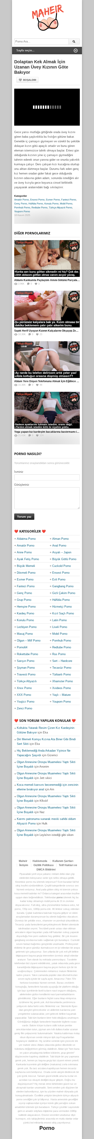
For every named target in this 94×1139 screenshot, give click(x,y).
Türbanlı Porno (61, 674)
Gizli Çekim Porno (63, 593)
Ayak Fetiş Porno (28, 559)
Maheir (23, 861)
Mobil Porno (66, 203)
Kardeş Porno (25, 613)
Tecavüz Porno (61, 667)
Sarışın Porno (25, 661)
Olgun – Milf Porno (28, 640)
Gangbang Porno (62, 586)
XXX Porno (24, 694)
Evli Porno (58, 579)
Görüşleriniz (21, 484)
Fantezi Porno (68, 199)
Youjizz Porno (25, 701)
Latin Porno (59, 620)
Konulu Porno (51, 203)
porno (60, 897)
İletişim (23, 865)
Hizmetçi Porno (62, 606)
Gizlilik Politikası (43, 865)
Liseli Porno (59, 627)
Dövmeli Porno (26, 572)
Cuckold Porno (61, 566)
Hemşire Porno (26, 606)
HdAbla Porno (35, 203)
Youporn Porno (22, 211)
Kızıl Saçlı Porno (63, 613)
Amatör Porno (21, 199)
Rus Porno (59, 654)
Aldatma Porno (26, 538)
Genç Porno (20, 203)
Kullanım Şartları (62, 861)
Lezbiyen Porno (27, 627)
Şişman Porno (26, 667)
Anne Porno (24, 552)
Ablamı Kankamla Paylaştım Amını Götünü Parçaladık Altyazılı (52, 280)
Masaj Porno (25, 633)
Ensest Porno (37, 199)
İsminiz (18, 471)
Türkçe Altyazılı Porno (60, 207)
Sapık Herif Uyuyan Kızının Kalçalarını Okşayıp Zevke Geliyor (52, 330)
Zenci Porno (24, 708)
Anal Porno (59, 545)
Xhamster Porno (62, 681)
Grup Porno (24, 599)
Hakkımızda (40, 861)
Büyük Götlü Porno (64, 559)
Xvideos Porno (61, 688)
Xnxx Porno (24, 688)
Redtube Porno (39, 207)
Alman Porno (60, 538)
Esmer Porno (53, 199)
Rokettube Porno (27, 654)
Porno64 (22, 647)
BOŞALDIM (29, 80)
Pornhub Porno (22, 207)
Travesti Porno (26, 674)
